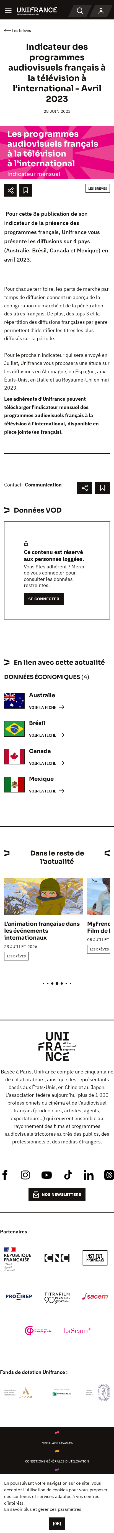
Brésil (39, 250)
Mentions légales (57, 1443)
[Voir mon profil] (101, 11)
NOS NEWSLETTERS (61, 1194)
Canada (59, 250)
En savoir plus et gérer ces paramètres (42, 1509)
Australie (17, 250)
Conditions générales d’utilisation (57, 1461)
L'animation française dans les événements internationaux (42, 930)
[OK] (57, 1523)
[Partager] (10, 190)
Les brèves (97, 188)
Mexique (88, 250)
